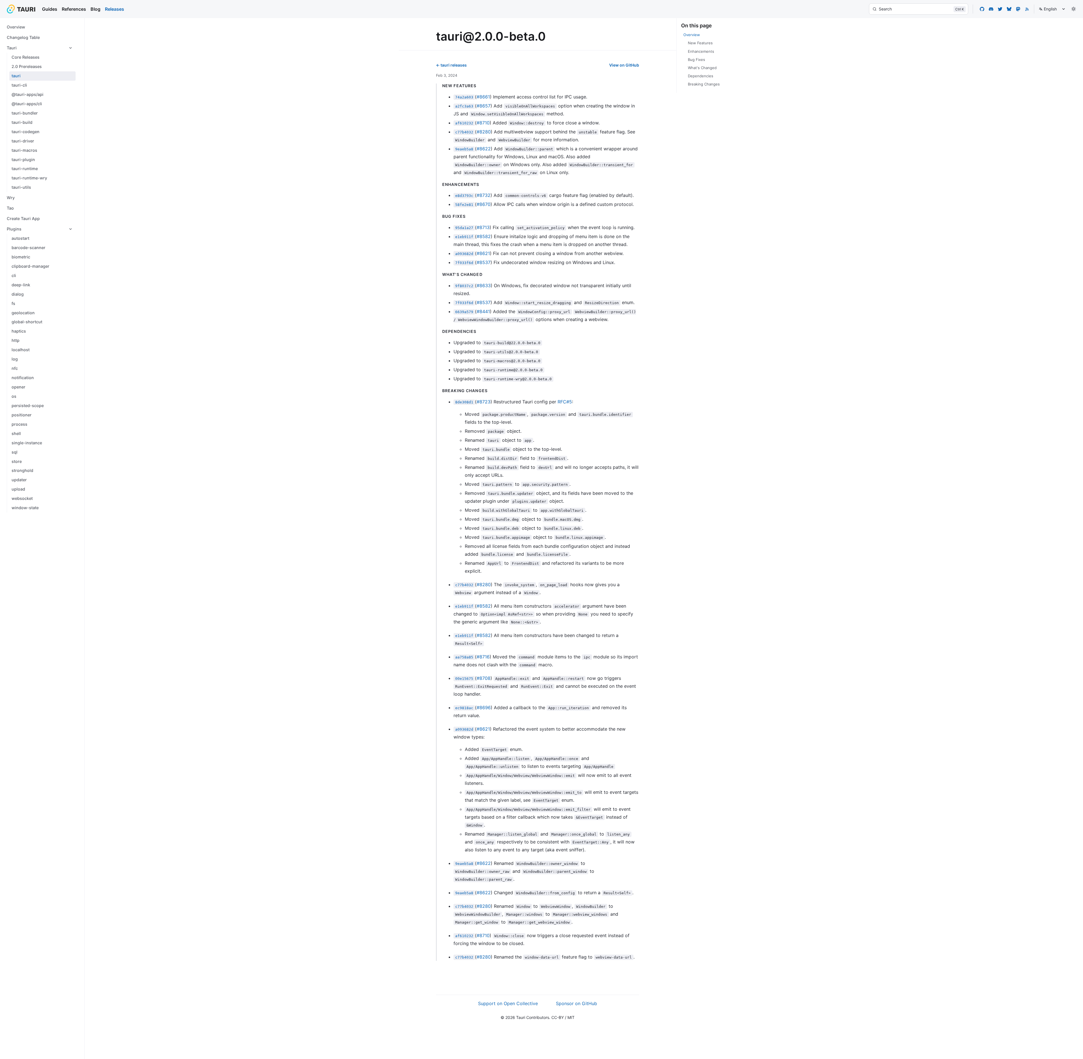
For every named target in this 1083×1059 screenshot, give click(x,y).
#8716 (483, 657)
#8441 (483, 311)
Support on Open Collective (508, 1003)
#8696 (484, 707)
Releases (114, 9)
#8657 (483, 106)
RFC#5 (565, 402)
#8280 (484, 132)
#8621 (483, 253)
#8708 (483, 678)
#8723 (483, 402)
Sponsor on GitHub (576, 1003)
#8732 (483, 195)
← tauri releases (451, 65)
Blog (95, 9)
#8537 (483, 262)
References (74, 9)
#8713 (483, 227)
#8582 (484, 236)
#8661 (483, 97)
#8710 (483, 123)
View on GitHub (624, 65)
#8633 (484, 285)
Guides (49, 9)
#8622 (484, 148)
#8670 (483, 204)
